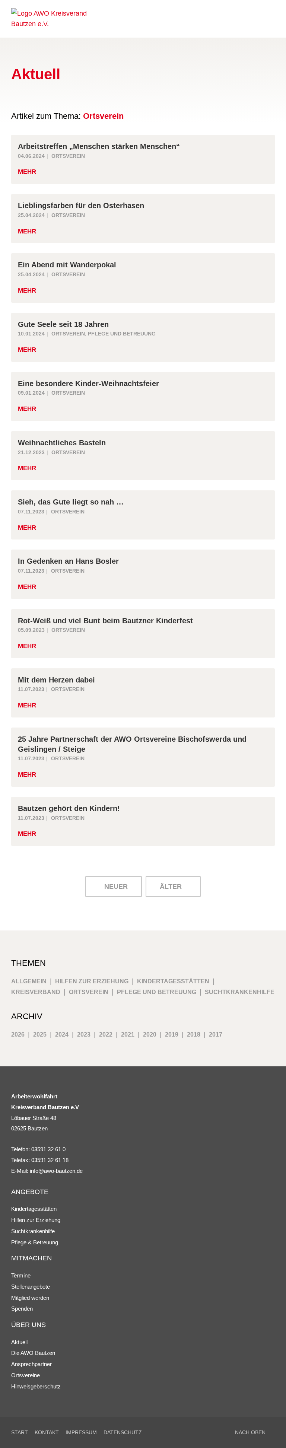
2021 (127, 1034)
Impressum (81, 1432)
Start (19, 1432)
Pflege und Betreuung (122, 334)
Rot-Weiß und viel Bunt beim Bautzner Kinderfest (105, 621)
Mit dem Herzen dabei (56, 680)
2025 (40, 1034)
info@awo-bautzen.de (56, 1171)
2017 (215, 1034)
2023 (83, 1034)
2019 (171, 1034)
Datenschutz (123, 1432)
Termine (21, 1275)
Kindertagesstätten (173, 981)
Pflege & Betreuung (34, 1242)
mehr (27, 171)
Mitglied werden (30, 1298)
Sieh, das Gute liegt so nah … (71, 502)
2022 (105, 1034)
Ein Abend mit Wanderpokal (67, 265)
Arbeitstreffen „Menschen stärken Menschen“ (99, 146)
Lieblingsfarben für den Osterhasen (81, 205)
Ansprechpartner (31, 1364)
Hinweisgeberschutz (36, 1386)
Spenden (22, 1308)
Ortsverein (68, 156)
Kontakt (47, 1432)
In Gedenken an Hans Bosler (68, 561)
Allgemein (29, 981)
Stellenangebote (30, 1286)
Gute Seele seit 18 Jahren (63, 324)
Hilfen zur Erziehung (91, 981)
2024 (62, 1034)
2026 (18, 1034)
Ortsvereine (25, 1375)
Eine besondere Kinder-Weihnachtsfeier (88, 383)
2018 (193, 1034)
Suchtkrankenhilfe (239, 992)
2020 (149, 1034)
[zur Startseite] (61, 19)
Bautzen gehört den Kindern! (69, 808)
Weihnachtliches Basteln (62, 443)
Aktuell (19, 1342)
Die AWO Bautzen (33, 1353)
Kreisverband (35, 992)
